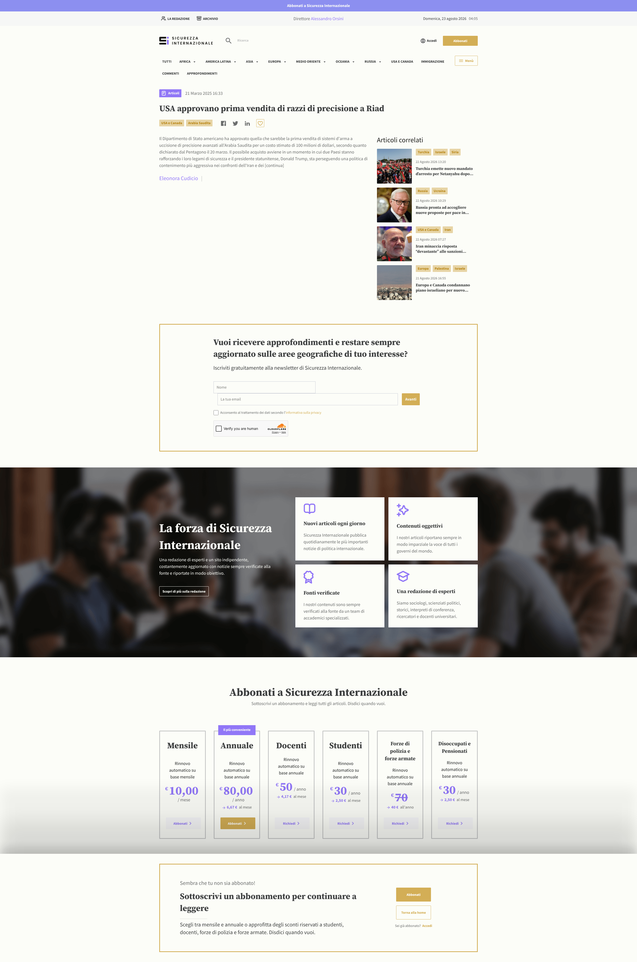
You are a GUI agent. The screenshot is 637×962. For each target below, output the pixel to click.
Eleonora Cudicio (178, 178)
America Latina (218, 61)
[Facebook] (223, 123)
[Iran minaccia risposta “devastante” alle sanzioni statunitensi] (394, 243)
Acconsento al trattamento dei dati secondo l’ (270, 412)
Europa (274, 61)
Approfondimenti (202, 73)
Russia (370, 61)
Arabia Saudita (199, 123)
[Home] (186, 41)
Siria (455, 152)
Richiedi (289, 823)
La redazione (178, 18)
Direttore (318, 18)
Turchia (423, 152)
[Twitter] (235, 123)
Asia (249, 61)
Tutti (166, 61)
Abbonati (460, 41)
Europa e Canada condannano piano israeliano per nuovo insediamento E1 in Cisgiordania (445, 288)
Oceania (342, 61)
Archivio (210, 18)
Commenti (170, 73)
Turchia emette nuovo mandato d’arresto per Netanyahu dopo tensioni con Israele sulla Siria (444, 171)
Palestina (442, 268)
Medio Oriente (308, 61)
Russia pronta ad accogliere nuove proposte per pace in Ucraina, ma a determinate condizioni (441, 210)
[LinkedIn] (247, 123)
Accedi (432, 40)
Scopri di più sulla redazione (184, 591)
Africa (184, 61)
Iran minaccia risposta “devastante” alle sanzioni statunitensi (439, 249)
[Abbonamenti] (260, 123)
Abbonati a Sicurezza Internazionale (318, 5)
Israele (440, 152)
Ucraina (440, 191)
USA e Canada (402, 61)
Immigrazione (432, 61)
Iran (448, 229)
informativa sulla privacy (303, 412)
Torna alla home (413, 912)
